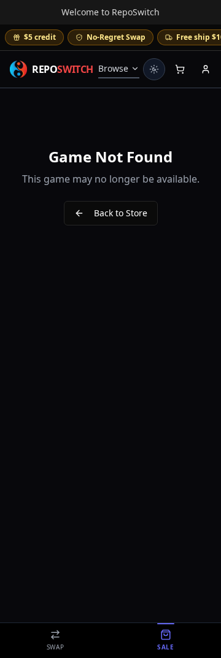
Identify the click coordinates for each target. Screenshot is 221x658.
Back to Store (120, 213)
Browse (113, 68)
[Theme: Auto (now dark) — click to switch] (154, 69)
